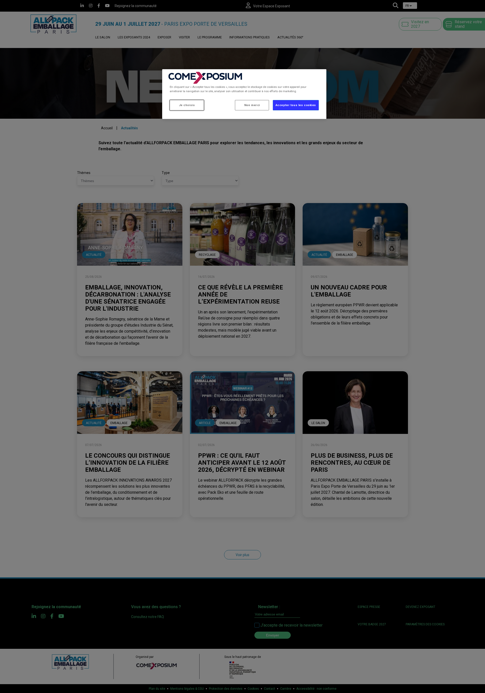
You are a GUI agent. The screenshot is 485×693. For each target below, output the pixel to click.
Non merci (252, 105)
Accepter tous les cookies (296, 105)
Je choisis (187, 105)
